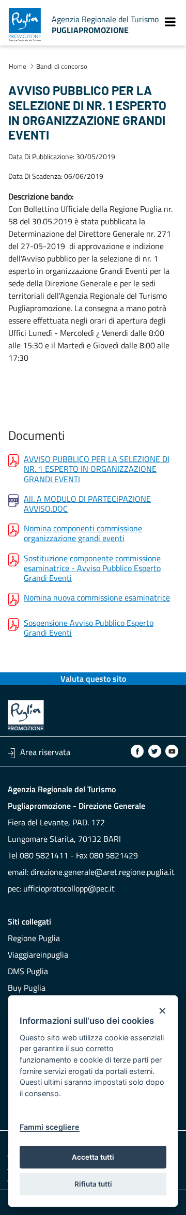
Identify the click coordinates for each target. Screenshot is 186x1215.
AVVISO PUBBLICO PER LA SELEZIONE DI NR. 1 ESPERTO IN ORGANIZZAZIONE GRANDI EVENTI (96, 469)
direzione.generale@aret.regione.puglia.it (102, 872)
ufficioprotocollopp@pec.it (69, 888)
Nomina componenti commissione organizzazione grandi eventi (83, 533)
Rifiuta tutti (93, 1184)
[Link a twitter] (154, 751)
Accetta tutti (93, 1157)
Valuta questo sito (93, 678)
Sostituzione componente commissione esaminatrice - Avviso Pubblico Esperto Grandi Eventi (92, 568)
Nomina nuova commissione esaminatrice (97, 598)
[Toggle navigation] (170, 21)
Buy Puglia (26, 987)
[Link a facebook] (137, 751)
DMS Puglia (28, 971)
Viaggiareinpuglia (38, 954)
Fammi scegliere (50, 1126)
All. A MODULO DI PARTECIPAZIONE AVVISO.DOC (87, 504)
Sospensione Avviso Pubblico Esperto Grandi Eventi (88, 628)
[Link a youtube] (171, 751)
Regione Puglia (34, 938)
